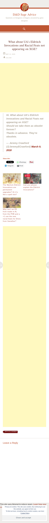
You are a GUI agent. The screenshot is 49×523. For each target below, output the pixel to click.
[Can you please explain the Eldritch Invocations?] (32, 178)
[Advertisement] (24, 87)
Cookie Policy (25, 513)
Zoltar (9, 57)
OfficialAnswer (11, 431)
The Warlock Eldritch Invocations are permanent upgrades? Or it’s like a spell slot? (12, 189)
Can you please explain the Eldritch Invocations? (31, 187)
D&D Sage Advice (24, 14)
